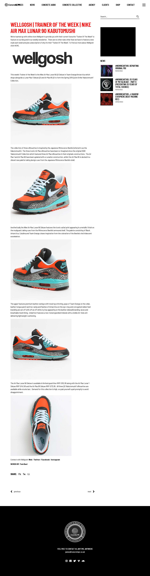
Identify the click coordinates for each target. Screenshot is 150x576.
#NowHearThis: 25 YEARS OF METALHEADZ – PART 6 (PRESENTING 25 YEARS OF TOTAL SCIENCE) (126, 83)
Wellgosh (40, 36)
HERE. (16, 45)
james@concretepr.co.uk (75, 552)
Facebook (45, 459)
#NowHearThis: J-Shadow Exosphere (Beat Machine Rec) (126, 97)
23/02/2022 (119, 102)
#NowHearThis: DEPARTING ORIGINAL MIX (127, 67)
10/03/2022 (119, 71)
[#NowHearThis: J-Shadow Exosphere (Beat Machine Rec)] (106, 99)
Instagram (55, 459)
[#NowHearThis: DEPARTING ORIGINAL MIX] (106, 71)
